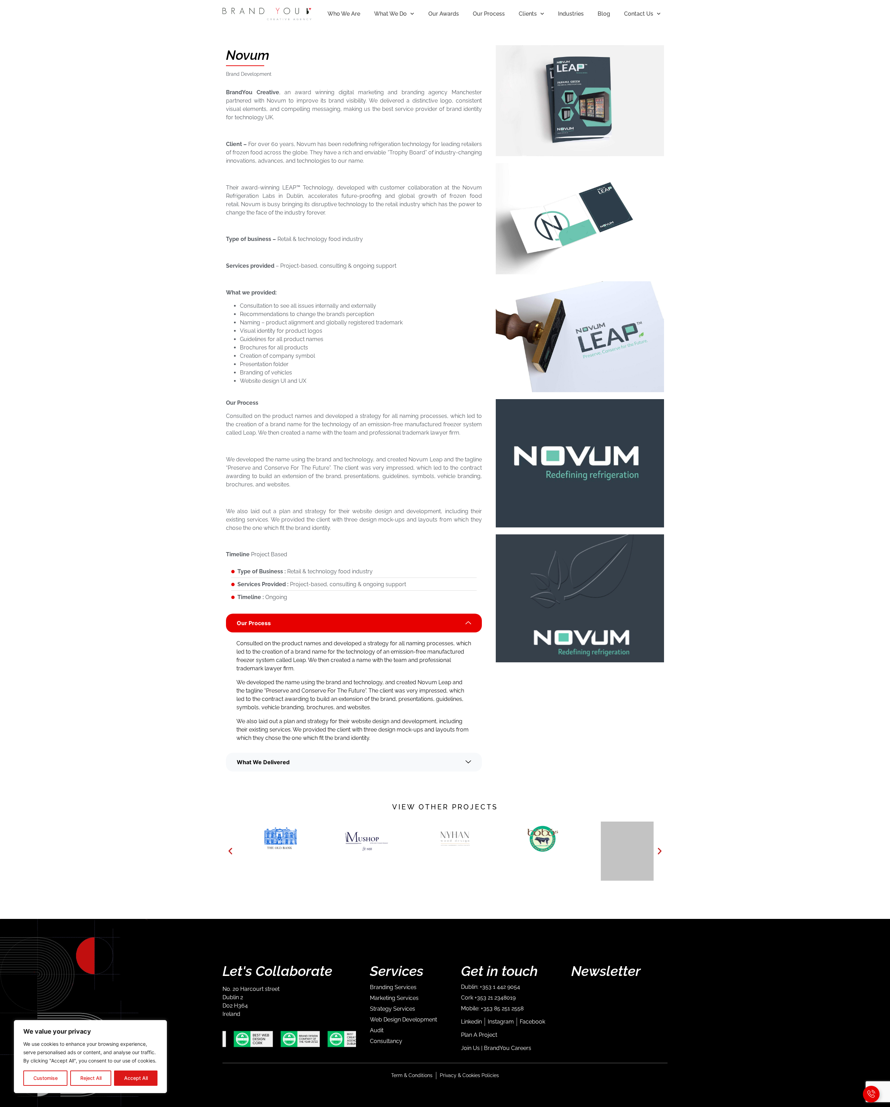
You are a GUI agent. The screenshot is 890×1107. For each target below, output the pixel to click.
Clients (528, 13)
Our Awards (443, 13)
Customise (45, 1078)
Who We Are (343, 13)
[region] (90, 1056)
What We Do (390, 13)
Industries (571, 13)
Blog (604, 13)
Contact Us (638, 13)
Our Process (489, 13)
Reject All (91, 1078)
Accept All (136, 1078)
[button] (230, 851)
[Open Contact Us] (871, 1094)
